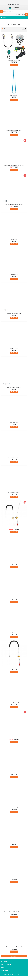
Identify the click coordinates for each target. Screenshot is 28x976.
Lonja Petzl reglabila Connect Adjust (14, 632)
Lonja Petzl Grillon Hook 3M (14, 457)
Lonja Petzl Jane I (14, 562)
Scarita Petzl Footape (14, 842)
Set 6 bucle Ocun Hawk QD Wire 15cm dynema (14, 911)
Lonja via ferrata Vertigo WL (14, 807)
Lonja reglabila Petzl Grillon (14, 667)
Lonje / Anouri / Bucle (17, 20)
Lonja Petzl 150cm (14, 422)
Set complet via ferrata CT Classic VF (14, 946)
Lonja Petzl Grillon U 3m (14, 527)
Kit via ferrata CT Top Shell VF (14, 60)
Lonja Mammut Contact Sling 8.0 (14, 387)
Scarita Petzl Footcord (14, 877)
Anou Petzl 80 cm (14, 95)
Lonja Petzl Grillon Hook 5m (14, 492)
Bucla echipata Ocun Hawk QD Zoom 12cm (14, 204)
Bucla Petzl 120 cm (14, 239)
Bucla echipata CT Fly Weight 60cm (14, 130)
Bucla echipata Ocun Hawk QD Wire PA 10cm (14, 165)
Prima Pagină (3, 20)
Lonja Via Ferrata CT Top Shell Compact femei (14, 737)
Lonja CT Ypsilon (14, 348)
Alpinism (9, 20)
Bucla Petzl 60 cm (14, 274)
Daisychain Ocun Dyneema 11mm (14, 313)
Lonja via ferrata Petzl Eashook (14, 772)
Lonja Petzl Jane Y (14, 597)
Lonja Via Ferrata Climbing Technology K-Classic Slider (14, 702)
